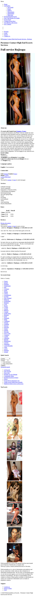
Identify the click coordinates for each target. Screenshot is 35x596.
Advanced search (5, 367)
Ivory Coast (7, 333)
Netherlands (7, 286)
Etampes (18, 131)
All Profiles (7, 6)
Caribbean (7, 321)
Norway (6, 326)
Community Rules (9, 376)
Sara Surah (10, 7)
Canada (6, 312)
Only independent (7, 363)
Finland (6, 322)
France (24, 131)
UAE (5, 304)
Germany (6, 289)
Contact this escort (6, 177)
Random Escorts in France (11, 377)
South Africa (7, 313)
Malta (5, 319)
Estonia (6, 330)
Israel (5, 316)
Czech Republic (8, 346)
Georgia (6, 342)
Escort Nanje (7, 19)
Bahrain (6, 339)
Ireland (6, 283)
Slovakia (6, 332)
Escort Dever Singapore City (12, 380)
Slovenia (6, 327)
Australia (6, 324)
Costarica (6, 335)
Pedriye (9, 10)
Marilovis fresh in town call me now (13, 383)
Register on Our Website (10, 374)
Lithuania (6, 338)
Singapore (7, 344)
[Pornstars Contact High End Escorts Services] (16, 39)
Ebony (6, 379)
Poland (6, 292)
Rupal (9, 9)
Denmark (6, 318)
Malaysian (10, 15)
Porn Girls (7, 373)
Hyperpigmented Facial (10, 16)
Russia (6, 306)
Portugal (6, 284)
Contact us (7, 587)
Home (5, 4)
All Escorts (7, 370)
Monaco (6, 310)
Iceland (6, 352)
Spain (5, 290)
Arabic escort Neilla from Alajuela (13, 382)
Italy (5, 287)
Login (5, 33)
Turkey (6, 329)
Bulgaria (6, 315)
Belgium (6, 303)
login (14, 180)
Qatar (5, 347)
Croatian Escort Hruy (10, 21)
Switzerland (7, 301)
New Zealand (7, 298)
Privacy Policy (8, 588)
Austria (6, 309)
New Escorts (7, 371)
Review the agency (6, 223)
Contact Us (7, 36)
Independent (10, 13)
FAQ (5, 590)
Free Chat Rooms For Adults (12, 18)
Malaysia (6, 299)
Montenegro (7, 341)
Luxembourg (7, 295)
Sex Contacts (7, 24)
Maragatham (10, 12)
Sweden (6, 296)
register (9, 180)
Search (6, 34)
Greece (6, 293)
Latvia (5, 349)
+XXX (7, 175)
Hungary (6, 350)
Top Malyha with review (10, 22)
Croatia (6, 336)
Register (6, 31)
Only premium (6, 362)
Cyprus (6, 307)
